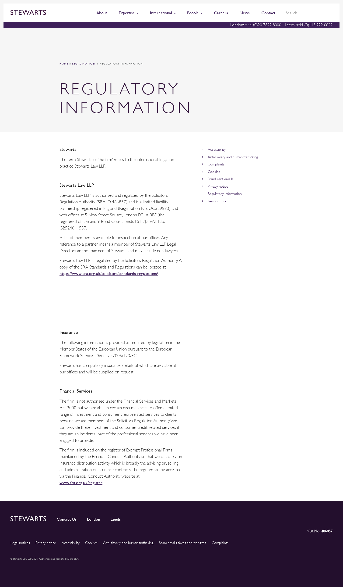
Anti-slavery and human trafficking (233, 157)
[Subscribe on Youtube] (328, 517)
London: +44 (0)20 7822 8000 (255, 24)
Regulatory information (225, 194)
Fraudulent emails (220, 179)
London (93, 519)
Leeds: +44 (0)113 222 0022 (308, 24)
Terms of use (217, 201)
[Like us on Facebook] (318, 518)
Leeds (116, 519)
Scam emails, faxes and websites (182, 543)
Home (64, 63)
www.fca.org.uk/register (81, 482)
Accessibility (217, 149)
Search (330, 13)
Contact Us (67, 519)
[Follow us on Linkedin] (287, 517)
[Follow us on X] (307, 517)
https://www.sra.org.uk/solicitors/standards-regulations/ (109, 273)
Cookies (214, 172)
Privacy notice (218, 186)
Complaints (216, 164)
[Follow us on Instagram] (297, 518)
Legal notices (84, 63)
